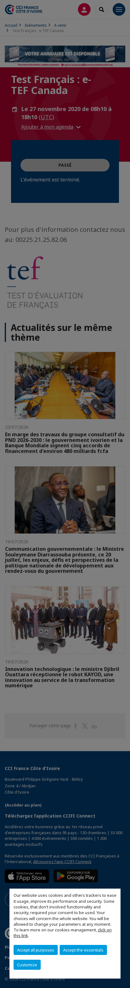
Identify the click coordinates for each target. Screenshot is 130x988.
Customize (27, 965)
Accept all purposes (35, 950)
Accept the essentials (83, 950)
